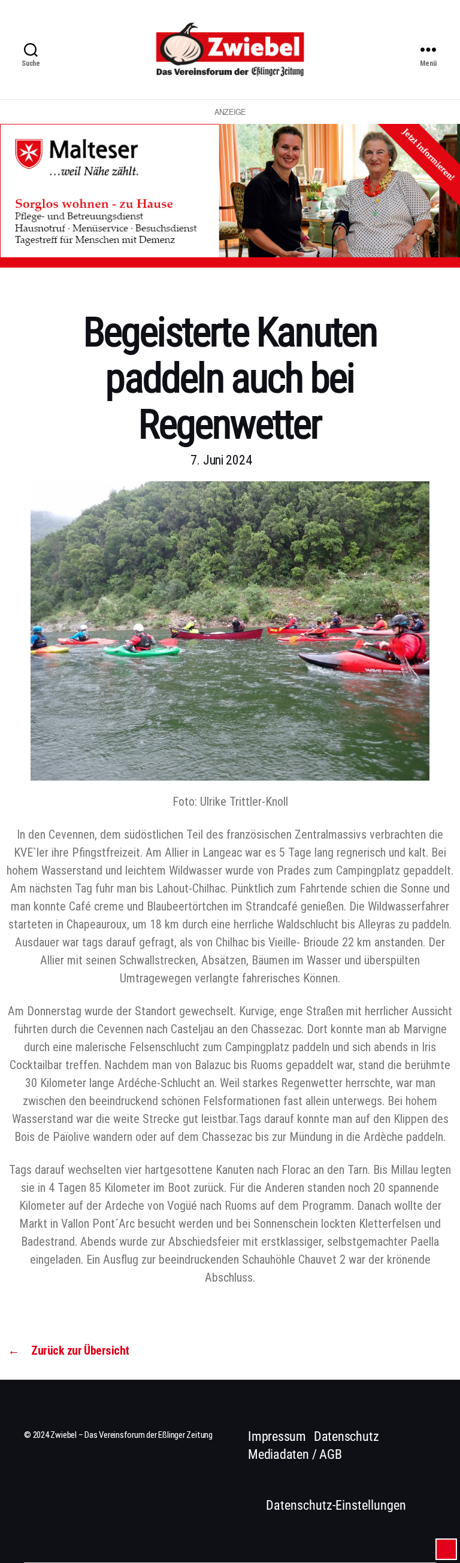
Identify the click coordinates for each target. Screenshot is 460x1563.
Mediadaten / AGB (294, 1454)
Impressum (277, 1436)
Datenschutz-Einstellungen (336, 1505)
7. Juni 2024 (221, 460)
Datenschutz (346, 1436)
